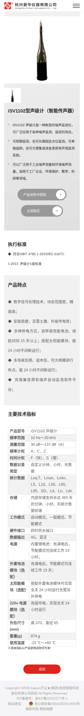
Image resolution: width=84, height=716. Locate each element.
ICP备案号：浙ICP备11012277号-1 (42, 698)
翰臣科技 (32, 709)
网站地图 (46, 709)
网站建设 (14, 704)
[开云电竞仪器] (30, 4)
